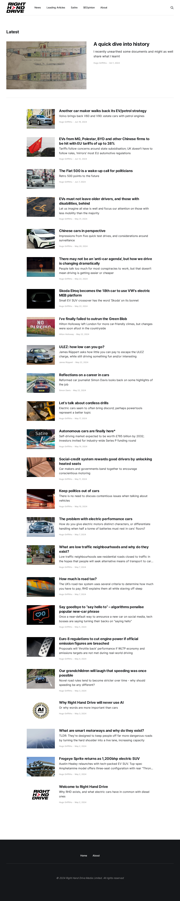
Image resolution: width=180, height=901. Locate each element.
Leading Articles (56, 7)
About (103, 7)
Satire (74, 7)
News (37, 7)
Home (83, 855)
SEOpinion (89, 7)
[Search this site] (172, 7)
